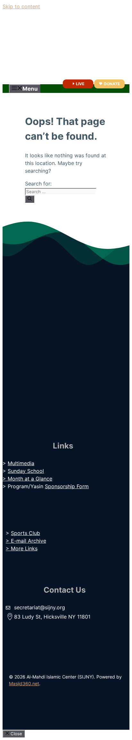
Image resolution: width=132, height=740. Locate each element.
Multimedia (21, 463)
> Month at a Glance (27, 478)
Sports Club (25, 533)
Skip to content (21, 6)
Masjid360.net (24, 683)
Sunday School (26, 471)
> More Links (21, 548)
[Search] (29, 198)
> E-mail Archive (26, 541)
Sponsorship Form (67, 486)
